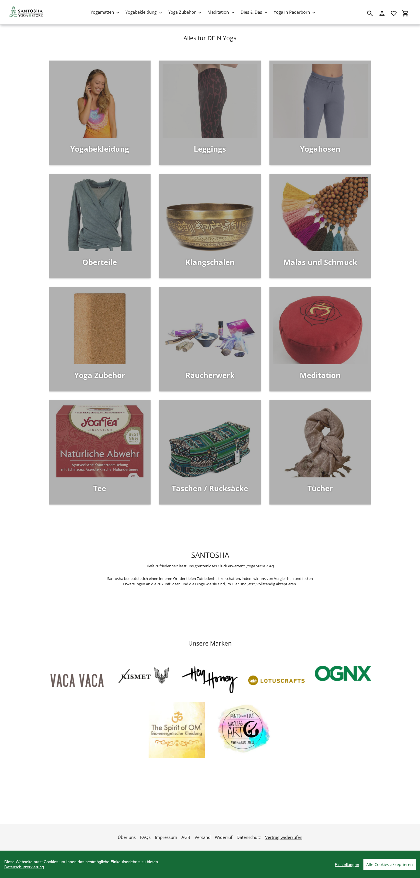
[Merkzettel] (393, 13)
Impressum (166, 837)
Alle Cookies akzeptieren (389, 864)
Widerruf (223, 837)
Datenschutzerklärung (24, 867)
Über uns (127, 837)
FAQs (145, 837)
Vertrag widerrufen (283, 837)
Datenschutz (249, 837)
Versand (203, 837)
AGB (185, 837)
